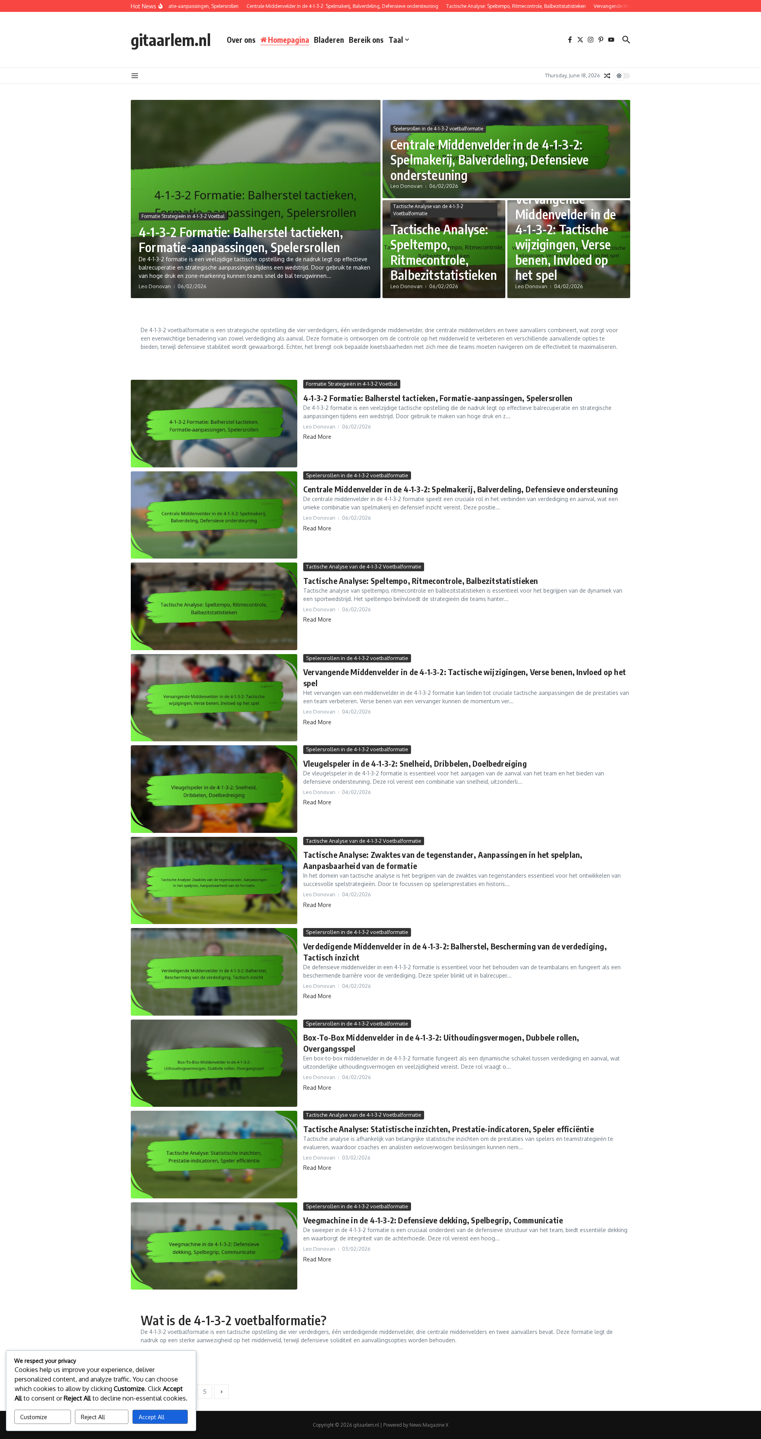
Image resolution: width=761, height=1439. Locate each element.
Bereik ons (366, 39)
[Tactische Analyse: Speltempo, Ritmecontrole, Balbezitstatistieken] (214, 606)
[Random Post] (607, 76)
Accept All (151, 1417)
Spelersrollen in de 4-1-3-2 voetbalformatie (438, 129)
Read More (317, 436)
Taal (395, 39)
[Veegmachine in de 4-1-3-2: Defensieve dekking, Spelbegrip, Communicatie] (214, 1246)
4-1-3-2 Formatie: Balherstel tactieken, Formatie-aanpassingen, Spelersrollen (241, 239)
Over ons (241, 39)
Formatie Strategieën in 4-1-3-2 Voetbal (182, 216)
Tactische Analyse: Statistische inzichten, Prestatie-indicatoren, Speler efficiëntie (448, 1129)
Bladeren (329, 39)
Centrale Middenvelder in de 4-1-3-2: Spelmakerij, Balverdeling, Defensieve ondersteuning (489, 159)
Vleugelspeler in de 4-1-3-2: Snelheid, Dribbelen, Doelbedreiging (415, 763)
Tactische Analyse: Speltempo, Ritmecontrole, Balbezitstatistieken (443, 252)
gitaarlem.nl (171, 40)
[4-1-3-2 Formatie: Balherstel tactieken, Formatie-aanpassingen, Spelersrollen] (214, 423)
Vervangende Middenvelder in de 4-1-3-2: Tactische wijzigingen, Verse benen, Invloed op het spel (565, 237)
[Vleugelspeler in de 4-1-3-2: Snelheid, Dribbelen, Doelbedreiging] (214, 789)
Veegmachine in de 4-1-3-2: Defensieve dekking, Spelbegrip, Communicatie (433, 1220)
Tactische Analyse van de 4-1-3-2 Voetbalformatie (428, 209)
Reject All (93, 1417)
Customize (33, 1417)
